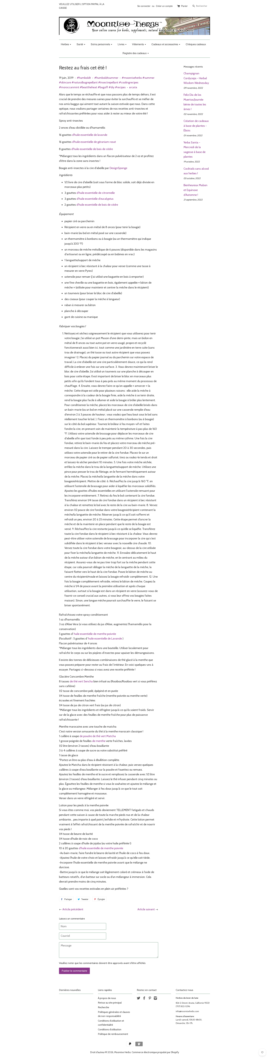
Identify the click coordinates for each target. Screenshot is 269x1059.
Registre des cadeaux (135, 53)
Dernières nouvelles (70, 990)
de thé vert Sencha (81, 681)
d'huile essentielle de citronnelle (96, 193)
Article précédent (72, 909)
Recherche (103, 1007)
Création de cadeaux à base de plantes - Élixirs (196, 125)
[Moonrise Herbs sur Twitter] (138, 998)
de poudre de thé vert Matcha (98, 736)
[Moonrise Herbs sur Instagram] (155, 998)
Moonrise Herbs (122, 1052)
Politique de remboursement (113, 1033)
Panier (184, 5)
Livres (121, 44)
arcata (133, 87)
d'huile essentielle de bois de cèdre (92, 149)
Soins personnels (101, 44)
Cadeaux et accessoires (165, 44)
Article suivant (146, 909)
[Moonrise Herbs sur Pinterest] (149, 998)
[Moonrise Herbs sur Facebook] (144, 998)
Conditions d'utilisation (109, 1029)
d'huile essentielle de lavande (89, 135)
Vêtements (138, 44)
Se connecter (143, 5)
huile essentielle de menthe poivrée (95, 634)
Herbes (65, 44)
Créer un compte (164, 5)
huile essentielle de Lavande (105, 638)
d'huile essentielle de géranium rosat (94, 142)
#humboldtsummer (106, 78)
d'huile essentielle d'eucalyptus (95, 198)
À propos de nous (107, 998)
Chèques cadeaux (196, 44)
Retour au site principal (110, 1002)
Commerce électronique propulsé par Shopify (155, 1052)
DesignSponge (118, 168)
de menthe (98, 741)
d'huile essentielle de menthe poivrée (101, 848)
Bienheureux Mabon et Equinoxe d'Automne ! (195, 189)
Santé (80, 44)
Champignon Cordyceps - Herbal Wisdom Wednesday (196, 78)
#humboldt (84, 78)
